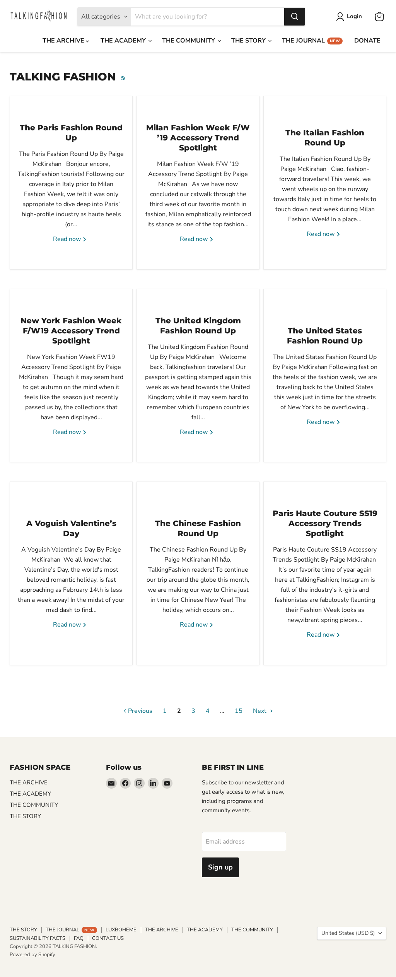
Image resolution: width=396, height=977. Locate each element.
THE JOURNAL (311, 40)
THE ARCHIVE (64, 40)
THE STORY (249, 40)
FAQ (79, 938)
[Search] (294, 17)
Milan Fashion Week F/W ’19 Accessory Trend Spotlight (198, 137)
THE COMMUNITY (189, 40)
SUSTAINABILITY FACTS (37, 938)
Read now (67, 239)
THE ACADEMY (124, 40)
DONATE (367, 40)
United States (348, 933)
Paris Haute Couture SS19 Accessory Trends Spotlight (325, 523)
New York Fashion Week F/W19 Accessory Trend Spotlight (71, 330)
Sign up (220, 867)
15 (238, 711)
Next (260, 711)
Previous (139, 711)
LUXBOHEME (121, 929)
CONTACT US (108, 938)
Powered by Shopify (32, 954)
